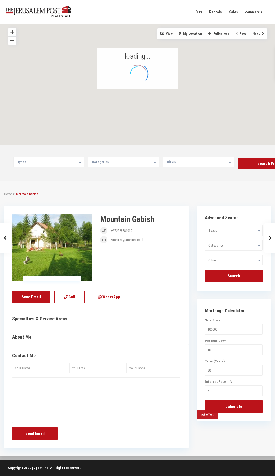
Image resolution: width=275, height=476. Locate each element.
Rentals (215, 12)
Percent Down (215, 340)
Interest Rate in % (219, 381)
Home (8, 194)
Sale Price (212, 320)
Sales (233, 12)
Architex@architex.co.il (126, 240)
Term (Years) (215, 361)
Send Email (31, 297)
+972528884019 (121, 231)
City (199, 12)
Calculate (233, 406)
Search (233, 276)
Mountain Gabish (127, 219)
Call (71, 297)
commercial (254, 12)
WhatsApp (111, 297)
